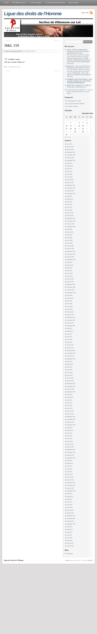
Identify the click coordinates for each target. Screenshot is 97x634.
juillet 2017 (70, 331)
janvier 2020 (70, 248)
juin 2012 (69, 499)
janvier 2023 (70, 149)
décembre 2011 (71, 516)
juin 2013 (69, 466)
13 (79, 126)
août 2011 (69, 527)
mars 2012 (70, 507)
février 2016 (70, 378)
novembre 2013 (71, 452)
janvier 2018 (70, 314)
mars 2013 (70, 474)
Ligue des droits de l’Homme (32, 13)
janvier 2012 (70, 513)
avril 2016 (69, 372)
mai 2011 (69, 535)
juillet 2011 (70, 529)
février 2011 (70, 543)
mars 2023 (70, 144)
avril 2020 (69, 240)
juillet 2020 (70, 232)
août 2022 (69, 163)
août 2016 (69, 361)
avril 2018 (69, 306)
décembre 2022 (71, 152)
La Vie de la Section (72, 106)
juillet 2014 (70, 430)
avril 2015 (69, 405)
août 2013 (69, 460)
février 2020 (70, 246)
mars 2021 (70, 210)
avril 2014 (69, 438)
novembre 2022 (71, 155)
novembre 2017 (71, 320)
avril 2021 (69, 207)
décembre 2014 (71, 416)
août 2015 (69, 394)
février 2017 (70, 345)
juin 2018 (69, 301)
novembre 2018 (71, 287)
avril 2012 (69, 504)
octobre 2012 (70, 488)
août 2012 (69, 493)
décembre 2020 (71, 218)
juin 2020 (69, 235)
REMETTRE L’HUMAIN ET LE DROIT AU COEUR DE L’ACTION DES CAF (79, 86)
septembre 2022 (71, 160)
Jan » (69, 137)
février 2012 (70, 510)
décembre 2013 (71, 449)
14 (83, 126)
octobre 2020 (70, 224)
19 (75, 129)
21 (83, 129)
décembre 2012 (71, 483)
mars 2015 (70, 408)
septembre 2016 (71, 359)
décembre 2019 (71, 251)
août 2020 (69, 229)
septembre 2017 (71, 326)
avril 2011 (69, 538)
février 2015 (70, 411)
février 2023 (70, 147)
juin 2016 (69, 367)
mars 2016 (70, 375)
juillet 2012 (70, 496)
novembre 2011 (71, 518)
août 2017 (69, 328)
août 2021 (69, 196)
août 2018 (69, 295)
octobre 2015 (70, 389)
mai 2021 (69, 204)
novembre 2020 (71, 221)
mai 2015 (69, 403)
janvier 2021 (70, 215)
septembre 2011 (71, 524)
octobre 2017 (70, 323)
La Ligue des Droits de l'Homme (76, 103)
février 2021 (70, 213)
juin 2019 (69, 268)
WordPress (90, 560)
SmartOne (67, 560)
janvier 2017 (70, 348)
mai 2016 (69, 370)
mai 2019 (69, 270)
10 (66, 126)
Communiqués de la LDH (13, 67)
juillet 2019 (70, 265)
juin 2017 (69, 334)
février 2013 (70, 477)
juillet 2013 (70, 463)
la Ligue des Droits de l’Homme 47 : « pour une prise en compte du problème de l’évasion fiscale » (80, 91)
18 (70, 129)
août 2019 (69, 262)
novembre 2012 (71, 485)
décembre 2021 (71, 185)
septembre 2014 (71, 425)
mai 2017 (69, 337)
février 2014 (70, 444)
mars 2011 (70, 540)
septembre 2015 (71, 392)
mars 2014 (70, 441)
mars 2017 (70, 342)
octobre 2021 (70, 191)
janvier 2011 (70, 546)
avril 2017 (69, 339)
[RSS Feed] (91, 12)
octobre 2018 (70, 290)
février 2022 (70, 180)
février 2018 (70, 312)
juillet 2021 (70, 199)
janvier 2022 (70, 182)
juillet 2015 (70, 397)
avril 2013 (69, 471)
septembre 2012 (71, 491)
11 (70, 126)
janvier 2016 (70, 381)
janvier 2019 (70, 281)
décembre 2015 (71, 383)
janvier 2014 (70, 447)
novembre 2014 (71, 419)
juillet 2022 (70, 166)
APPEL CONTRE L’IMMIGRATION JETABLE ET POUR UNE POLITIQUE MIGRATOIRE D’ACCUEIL (79, 60)
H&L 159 (7, 40)
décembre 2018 (71, 284)
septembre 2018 (71, 293)
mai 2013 (69, 469)
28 (83, 131)
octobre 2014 (70, 422)
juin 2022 (69, 169)
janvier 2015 (70, 414)
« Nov (66, 137)
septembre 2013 (71, 458)
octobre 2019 (70, 257)
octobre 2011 (70, 521)
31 (66, 134)
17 (66, 129)
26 (75, 131)
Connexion (70, 553)
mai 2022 (69, 171)
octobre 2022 (70, 158)
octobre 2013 (70, 455)
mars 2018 (70, 309)
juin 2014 (69, 433)
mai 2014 (69, 436)
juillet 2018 (70, 298)
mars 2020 (70, 243)
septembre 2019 (71, 259)
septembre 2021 (71, 193)
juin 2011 (69, 532)
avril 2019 (69, 273)
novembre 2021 (71, 188)
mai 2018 (69, 303)
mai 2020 (69, 237)
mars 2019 (70, 276)
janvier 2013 (70, 480)
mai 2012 (69, 502)
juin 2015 (69, 400)
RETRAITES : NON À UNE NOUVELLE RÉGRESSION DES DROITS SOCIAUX (79, 74)
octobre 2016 (70, 356)
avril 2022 (69, 174)
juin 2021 (69, 202)
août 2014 (69, 427)
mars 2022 (70, 177)
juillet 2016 (70, 364)
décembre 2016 (71, 350)
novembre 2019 (71, 254)
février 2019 (70, 279)
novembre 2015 (71, 386)
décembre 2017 (71, 317)
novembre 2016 (71, 353)
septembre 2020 (71, 226)
